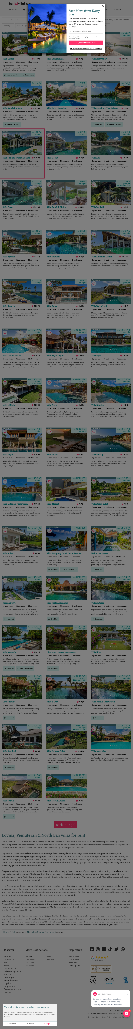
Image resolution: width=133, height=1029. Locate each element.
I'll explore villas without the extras (86, 48)
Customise (12, 1024)
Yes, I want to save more (85, 42)
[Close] (103, 6)
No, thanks (30, 1024)
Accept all (48, 1024)
